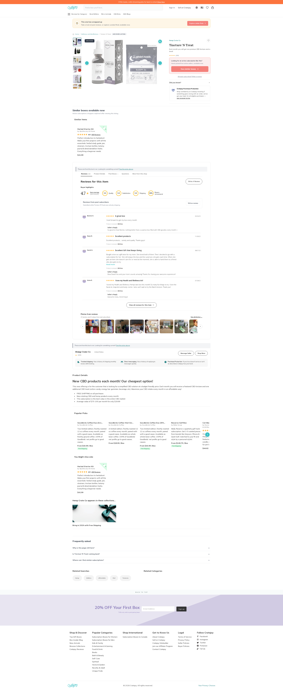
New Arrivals (106, 14)
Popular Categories (102, 632)
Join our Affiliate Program (162, 646)
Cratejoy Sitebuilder (160, 643)
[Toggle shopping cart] (212, 7)
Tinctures (125, 578)
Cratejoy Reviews (77, 649)
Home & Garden (98, 665)
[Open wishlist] (207, 7)
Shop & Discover (78, 632)
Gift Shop (127, 14)
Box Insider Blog (76, 640)
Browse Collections (77, 646)
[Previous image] (87, 63)
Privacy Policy (183, 640)
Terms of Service (185, 637)
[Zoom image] (160, 41)
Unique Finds (97, 671)
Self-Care (96, 658)
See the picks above (123, 345)
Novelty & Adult (98, 668)
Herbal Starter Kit (85, 129)
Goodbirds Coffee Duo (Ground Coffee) (92, 423)
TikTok (202, 649)
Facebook (203, 636)
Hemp (77, 578)
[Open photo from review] (92, 326)
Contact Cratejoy (159, 649)
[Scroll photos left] (83, 326)
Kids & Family (97, 643)
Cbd (114, 578)
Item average (94, 192)
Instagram (203, 639)
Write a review (193, 203)
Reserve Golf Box (179, 423)
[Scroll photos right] (200, 326)
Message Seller (186, 353)
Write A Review (194, 181)
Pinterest (203, 646)
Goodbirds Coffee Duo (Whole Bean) (154, 423)
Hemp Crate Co (174, 40)
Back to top (141, 592)
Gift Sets (117, 14)
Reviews (85, 174)
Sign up (181, 609)
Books (94, 652)
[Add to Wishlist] (104, 128)
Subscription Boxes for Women (104, 637)
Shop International (132, 632)
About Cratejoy (158, 637)
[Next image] (160, 63)
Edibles (88, 578)
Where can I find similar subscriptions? (88, 560)
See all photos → (196, 317)
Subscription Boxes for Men (103, 640)
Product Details (99, 174)
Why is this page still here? (84, 548)
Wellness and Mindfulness (89, 34)
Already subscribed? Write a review (190, 76)
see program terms (183, 98)
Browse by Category (79, 14)
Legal (181, 632)
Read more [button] (110, 264)
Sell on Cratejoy (184, 8)
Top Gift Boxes (76, 637)
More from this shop (140, 174)
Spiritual (95, 662)
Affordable (102, 578)
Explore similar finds (196, 23)
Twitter (202, 643)
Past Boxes (113, 174)
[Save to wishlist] (208, 41)
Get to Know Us (160, 632)
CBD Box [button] (120, 224)
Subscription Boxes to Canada (135, 637)
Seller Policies (183, 643)
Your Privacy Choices (206, 685)
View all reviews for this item (140, 305)
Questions (125, 174)
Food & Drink (97, 649)
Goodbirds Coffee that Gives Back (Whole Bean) (123, 423)
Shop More (201, 353)
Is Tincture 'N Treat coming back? (86, 554)
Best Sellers (94, 14)
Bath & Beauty (98, 655)
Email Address (149, 609)
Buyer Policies (183, 646)
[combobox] (123, 7)
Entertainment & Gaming (102, 646)
